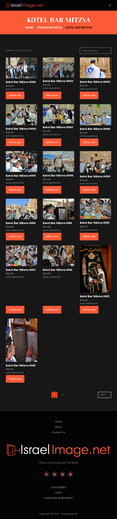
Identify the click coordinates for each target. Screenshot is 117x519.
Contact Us (58, 432)
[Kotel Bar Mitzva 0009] (95, 162)
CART (58, 492)
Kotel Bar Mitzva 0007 (21, 175)
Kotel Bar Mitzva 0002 (58, 81)
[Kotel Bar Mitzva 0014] (58, 255)
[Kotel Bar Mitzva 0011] (58, 209)
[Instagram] (63, 474)
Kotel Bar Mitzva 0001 (21, 81)
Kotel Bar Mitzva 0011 (57, 223)
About (58, 426)
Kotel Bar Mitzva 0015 (94, 296)
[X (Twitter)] (54, 474)
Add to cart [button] (15, 95)
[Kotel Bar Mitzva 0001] (21, 67)
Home (58, 421)
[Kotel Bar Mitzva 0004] (21, 114)
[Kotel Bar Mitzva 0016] (21, 340)
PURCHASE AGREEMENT (58, 498)
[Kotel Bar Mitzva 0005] (58, 114)
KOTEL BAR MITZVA (15, 89)
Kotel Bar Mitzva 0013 (20, 269)
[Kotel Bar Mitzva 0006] (95, 114)
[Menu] (109, 5)
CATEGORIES (58, 487)
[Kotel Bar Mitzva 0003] (95, 67)
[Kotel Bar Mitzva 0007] (21, 161)
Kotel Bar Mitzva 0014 (57, 269)
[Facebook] (47, 474)
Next (103, 395)
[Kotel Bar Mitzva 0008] (58, 161)
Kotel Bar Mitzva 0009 (95, 176)
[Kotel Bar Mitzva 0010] (21, 209)
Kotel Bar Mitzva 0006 (95, 128)
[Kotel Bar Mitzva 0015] (95, 269)
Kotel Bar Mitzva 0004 (21, 128)
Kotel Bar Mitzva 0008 (58, 175)
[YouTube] (70, 474)
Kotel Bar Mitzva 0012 (94, 222)
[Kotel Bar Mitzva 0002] (58, 67)
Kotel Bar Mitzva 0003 (95, 81)
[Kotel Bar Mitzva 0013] (21, 255)
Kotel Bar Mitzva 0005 (58, 127)
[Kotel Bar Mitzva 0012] (95, 209)
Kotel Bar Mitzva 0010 (21, 223)
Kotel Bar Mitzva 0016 (20, 365)
